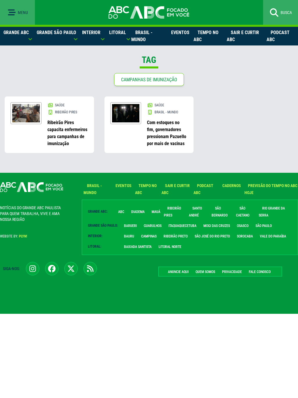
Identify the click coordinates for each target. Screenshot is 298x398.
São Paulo (264, 226)
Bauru (129, 236)
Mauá (156, 212)
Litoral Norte (170, 247)
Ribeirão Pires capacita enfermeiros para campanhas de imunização (67, 133)
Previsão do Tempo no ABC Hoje (270, 189)
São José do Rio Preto (212, 236)
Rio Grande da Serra (272, 211)
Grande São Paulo (56, 32)
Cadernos (231, 185)
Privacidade (232, 272)
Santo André (195, 211)
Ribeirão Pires (172, 211)
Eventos (180, 32)
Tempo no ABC (206, 36)
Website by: (13, 236)
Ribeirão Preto (176, 236)
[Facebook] (51, 268)
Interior (91, 32)
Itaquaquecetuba (182, 226)
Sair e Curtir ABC (243, 36)
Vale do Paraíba (273, 236)
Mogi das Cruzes (216, 226)
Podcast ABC (278, 36)
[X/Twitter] (71, 268)
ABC (121, 212)
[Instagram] (32, 268)
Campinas (149, 236)
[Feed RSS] (90, 268)
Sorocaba (245, 236)
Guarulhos (153, 226)
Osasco (243, 226)
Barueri (130, 226)
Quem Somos (205, 272)
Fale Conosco (260, 272)
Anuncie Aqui (178, 272)
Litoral (117, 32)
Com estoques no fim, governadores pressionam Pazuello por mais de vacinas (166, 133)
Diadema (138, 212)
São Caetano (242, 211)
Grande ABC (16, 32)
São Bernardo (220, 211)
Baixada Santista (138, 247)
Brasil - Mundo (141, 36)
